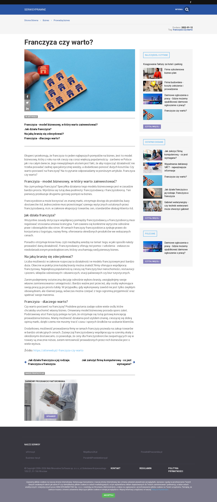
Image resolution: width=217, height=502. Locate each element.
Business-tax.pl (33, 458)
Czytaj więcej (152, 127)
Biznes (46, 20)
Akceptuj (108, 495)
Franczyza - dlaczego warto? (42, 138)
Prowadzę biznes (62, 20)
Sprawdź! (51, 416)
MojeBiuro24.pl (90, 452)
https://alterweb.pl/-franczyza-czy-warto (58, 350)
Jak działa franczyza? (37, 129)
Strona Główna (31, 20)
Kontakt (115, 468)
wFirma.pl (30, 452)
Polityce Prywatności (159, 490)
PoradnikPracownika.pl (151, 452)
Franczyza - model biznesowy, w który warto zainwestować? (61, 124)
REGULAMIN (145, 468)
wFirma (179, 9)
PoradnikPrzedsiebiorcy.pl (95, 458)
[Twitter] (27, 102)
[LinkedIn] (27, 108)
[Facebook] (27, 97)
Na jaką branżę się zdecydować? (44, 133)
